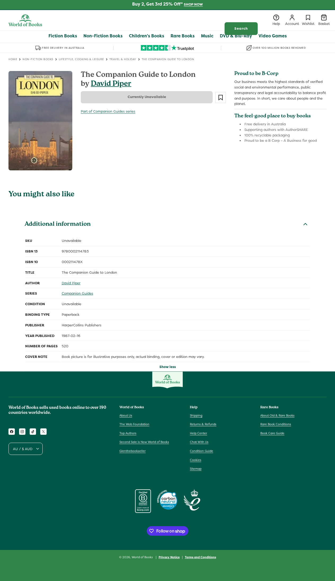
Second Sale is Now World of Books (144, 441)
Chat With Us (199, 441)
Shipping (196, 415)
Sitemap (196, 468)
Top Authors (127, 433)
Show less (167, 367)
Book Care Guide (272, 433)
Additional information (58, 224)
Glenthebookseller (132, 451)
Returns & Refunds (203, 424)
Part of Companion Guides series (108, 111)
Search (241, 28)
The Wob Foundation (134, 424)
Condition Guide (201, 451)
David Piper (111, 84)
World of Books (143, 557)
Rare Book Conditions (275, 424)
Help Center (198, 433)
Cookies (195, 460)
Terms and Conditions (200, 557)
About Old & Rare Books (277, 415)
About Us (125, 415)
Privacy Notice (169, 557)
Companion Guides (77, 293)
